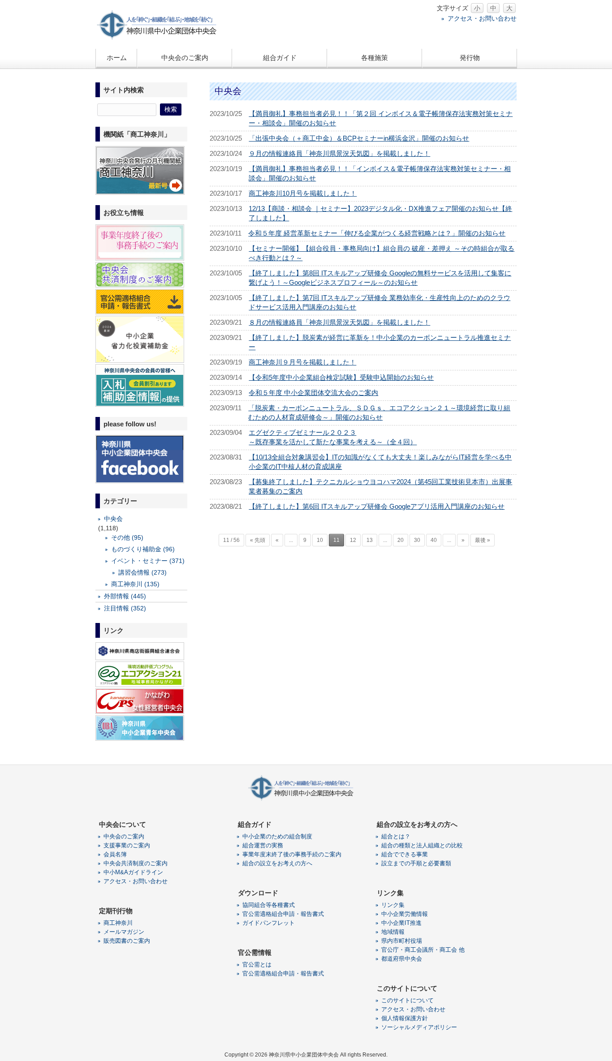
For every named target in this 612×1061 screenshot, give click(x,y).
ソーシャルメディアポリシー (419, 1027)
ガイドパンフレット (268, 922)
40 (434, 540)
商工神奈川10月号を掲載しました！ (303, 193)
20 (400, 540)
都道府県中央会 (401, 958)
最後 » (482, 540)
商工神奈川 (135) (135, 584)
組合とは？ (395, 836)
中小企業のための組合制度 (277, 836)
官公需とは (257, 964)
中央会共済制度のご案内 (135, 863)
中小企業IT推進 (401, 922)
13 (369, 540)
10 (320, 540)
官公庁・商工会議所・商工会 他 (423, 949)
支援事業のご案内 (126, 845)
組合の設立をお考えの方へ (277, 863)
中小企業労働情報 (404, 914)
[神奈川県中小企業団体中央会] (162, 37)
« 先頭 (257, 540)
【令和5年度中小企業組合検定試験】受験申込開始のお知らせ (341, 377)
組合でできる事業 (404, 854)
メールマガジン (123, 931)
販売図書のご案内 (126, 940)
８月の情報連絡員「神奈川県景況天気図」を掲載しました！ (339, 322)
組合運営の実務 (262, 845)
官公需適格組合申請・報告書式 (283, 914)
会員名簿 (115, 854)
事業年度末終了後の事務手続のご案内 (291, 854)
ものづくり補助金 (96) (143, 549)
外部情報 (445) (125, 596)
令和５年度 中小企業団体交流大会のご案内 (313, 392)
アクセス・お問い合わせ (482, 18)
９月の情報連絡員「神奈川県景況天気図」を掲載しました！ (339, 153)
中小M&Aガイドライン (133, 872)
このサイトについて (407, 1000)
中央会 (113, 518)
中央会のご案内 (123, 836)
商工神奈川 (118, 922)
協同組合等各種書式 (268, 905)
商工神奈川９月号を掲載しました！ (302, 362)
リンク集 (393, 905)
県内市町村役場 (401, 940)
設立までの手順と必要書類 (416, 863)
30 (417, 540)
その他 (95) (127, 537)
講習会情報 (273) (142, 572)
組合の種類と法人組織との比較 (422, 845)
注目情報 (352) (125, 608)
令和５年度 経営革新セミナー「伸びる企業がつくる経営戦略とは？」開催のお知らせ (376, 233)
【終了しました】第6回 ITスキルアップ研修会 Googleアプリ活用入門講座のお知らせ (376, 506)
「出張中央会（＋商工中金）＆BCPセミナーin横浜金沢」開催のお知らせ (359, 138)
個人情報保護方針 (404, 1018)
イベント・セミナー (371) (148, 560)
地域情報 (393, 931)
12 (353, 540)
